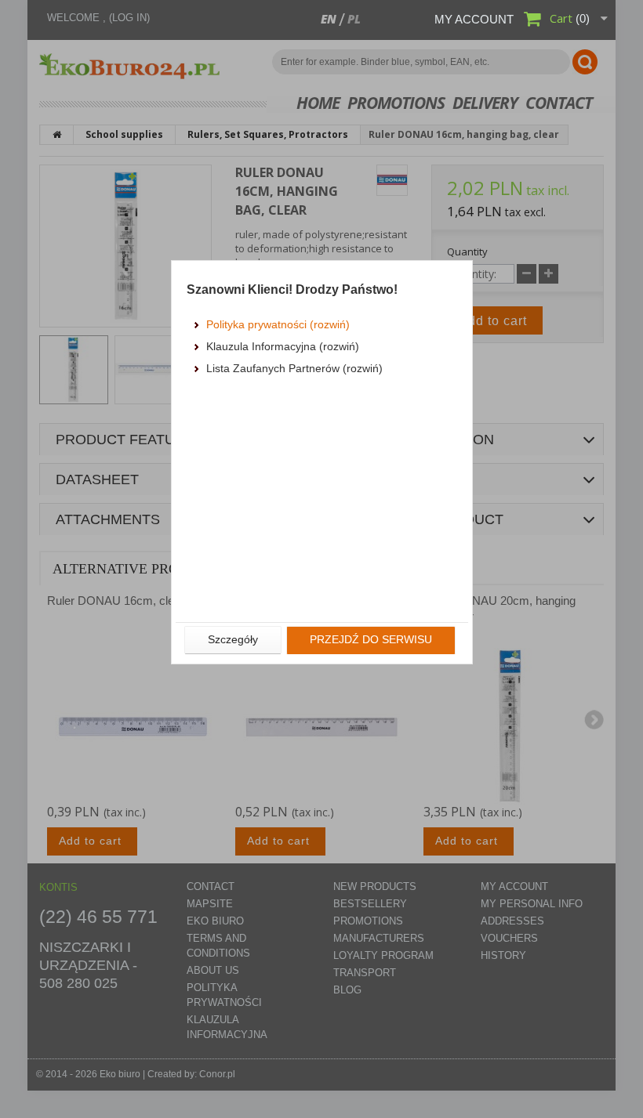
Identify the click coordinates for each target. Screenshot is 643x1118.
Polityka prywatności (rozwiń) (278, 324)
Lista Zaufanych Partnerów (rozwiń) (294, 368)
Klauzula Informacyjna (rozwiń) (282, 346)
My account (474, 19)
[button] (233, 640)
